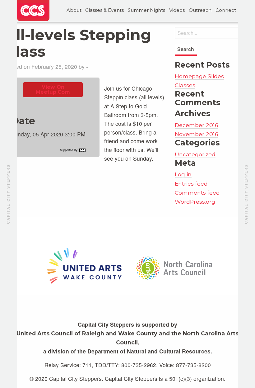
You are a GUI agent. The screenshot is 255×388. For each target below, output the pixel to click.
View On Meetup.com (53, 89)
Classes (185, 85)
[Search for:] (212, 33)
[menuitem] (73, 10)
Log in (183, 174)
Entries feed (191, 183)
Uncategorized (195, 154)
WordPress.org (195, 201)
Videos (177, 10)
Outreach (200, 10)
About (74, 10)
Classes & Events (104, 10)
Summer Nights (146, 10)
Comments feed (197, 192)
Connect (226, 10)
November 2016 (196, 134)
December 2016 (196, 125)
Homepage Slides (199, 76)
